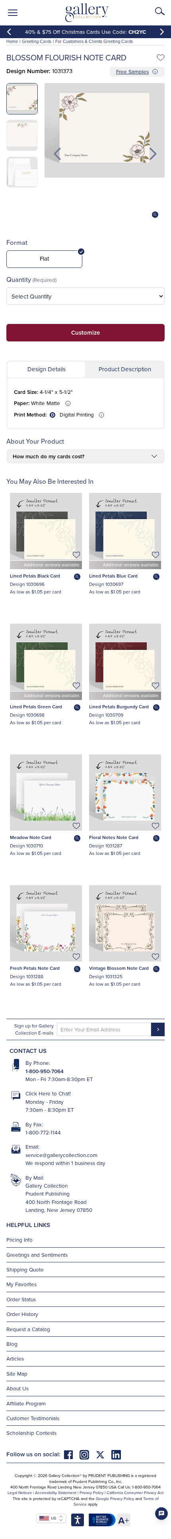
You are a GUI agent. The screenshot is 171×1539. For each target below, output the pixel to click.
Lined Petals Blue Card (113, 575)
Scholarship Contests (31, 1432)
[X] (103, 1454)
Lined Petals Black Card (35, 575)
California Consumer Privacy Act (135, 1492)
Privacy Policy (91, 1492)
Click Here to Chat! (48, 1093)
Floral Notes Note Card (113, 837)
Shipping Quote (25, 1269)
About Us (17, 1388)
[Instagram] (87, 1454)
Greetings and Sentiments (37, 1254)
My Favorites (21, 1284)
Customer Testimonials (32, 1418)
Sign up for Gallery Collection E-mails (34, 1029)
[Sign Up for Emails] (158, 1029)
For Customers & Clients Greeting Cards (94, 41)
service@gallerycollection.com (61, 1155)
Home (12, 41)
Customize (85, 332)
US (52, 1518)
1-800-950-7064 (44, 1071)
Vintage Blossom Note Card (119, 968)
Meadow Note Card (30, 837)
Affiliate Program (26, 1403)
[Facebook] (72, 1454)
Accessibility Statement (55, 1492)
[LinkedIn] (116, 1454)
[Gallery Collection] (87, 12)
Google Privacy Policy (115, 1498)
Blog (11, 1343)
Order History (22, 1314)
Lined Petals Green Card (36, 706)
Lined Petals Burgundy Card (119, 706)
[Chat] (161, 1513)
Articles (15, 1358)
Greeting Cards (36, 41)
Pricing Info (19, 1239)
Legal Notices (20, 1492)
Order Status (21, 1299)
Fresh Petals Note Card (35, 968)
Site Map (16, 1373)
